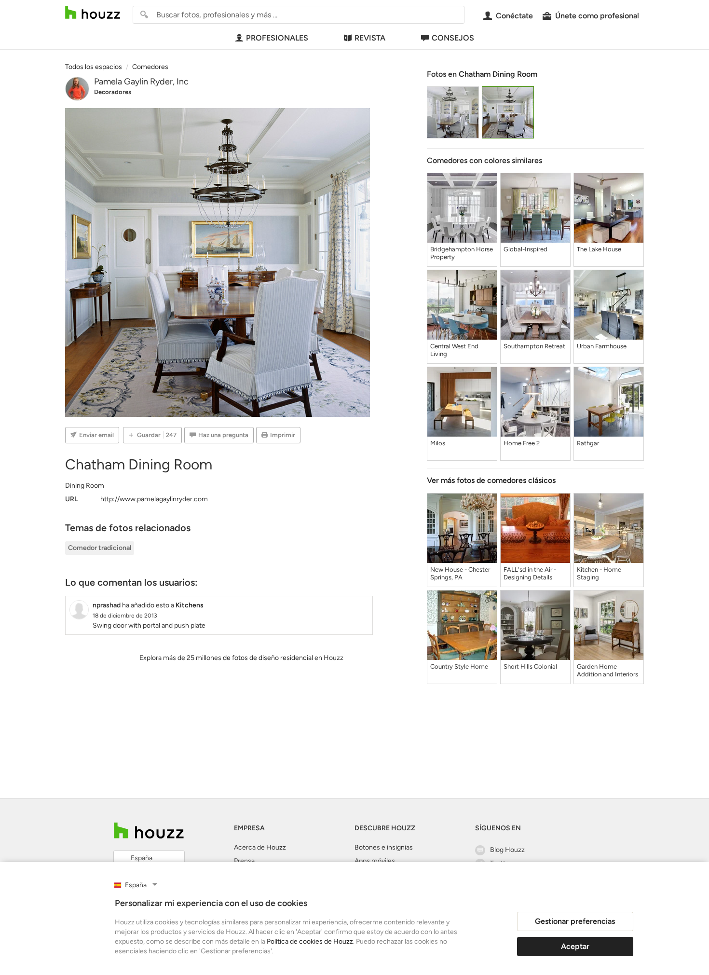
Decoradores (112, 92)
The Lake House (599, 249)
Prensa (244, 861)
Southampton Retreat (534, 346)
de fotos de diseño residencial (268, 658)
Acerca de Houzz (260, 847)
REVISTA (369, 37)
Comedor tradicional (99, 548)
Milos (437, 443)
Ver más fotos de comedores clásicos (491, 480)
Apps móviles (374, 861)
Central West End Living (454, 350)
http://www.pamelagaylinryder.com (154, 499)
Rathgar (588, 443)
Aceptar (575, 946)
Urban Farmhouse (602, 346)
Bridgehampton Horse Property (461, 253)
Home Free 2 (522, 443)
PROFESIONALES (277, 37)
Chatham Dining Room (498, 74)
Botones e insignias (383, 847)
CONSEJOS (453, 37)
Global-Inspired (525, 249)
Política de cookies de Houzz (310, 941)
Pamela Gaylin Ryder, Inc (141, 81)
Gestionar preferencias (575, 921)
